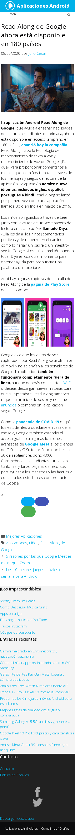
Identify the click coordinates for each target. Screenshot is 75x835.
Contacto (7, 768)
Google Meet (37, 444)
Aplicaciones (16, 542)
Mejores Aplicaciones (24, 536)
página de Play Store (50, 284)
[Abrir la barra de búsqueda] (69, 15)
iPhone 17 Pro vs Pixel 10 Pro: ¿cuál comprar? (35, 692)
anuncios (8, 405)
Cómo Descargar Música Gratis (24, 607)
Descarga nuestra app (17, 818)
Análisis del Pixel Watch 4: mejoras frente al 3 (34, 685)
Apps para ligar (11, 613)
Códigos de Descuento (17, 632)
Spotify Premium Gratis (17, 601)
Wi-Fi (67, 382)
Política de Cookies (14, 774)
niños (33, 542)
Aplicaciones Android (43, 5)
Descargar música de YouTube (23, 619)
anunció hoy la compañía (44, 144)
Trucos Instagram (13, 626)
